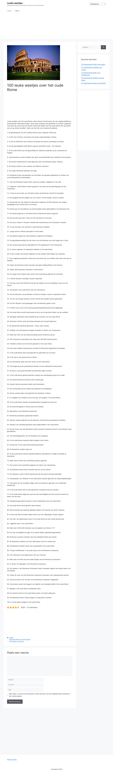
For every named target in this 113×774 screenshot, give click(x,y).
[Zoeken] (103, 47)
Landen (9, 11)
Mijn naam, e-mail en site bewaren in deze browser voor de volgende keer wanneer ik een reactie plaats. (39, 695)
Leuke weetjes (15, 3)
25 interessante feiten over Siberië (93, 83)
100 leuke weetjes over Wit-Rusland (19, 639)
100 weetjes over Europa (16, 641)
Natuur (17, 11)
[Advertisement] (56, 26)
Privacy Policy (12, 759)
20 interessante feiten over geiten (93, 64)
